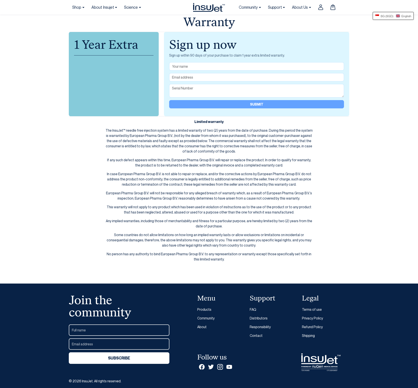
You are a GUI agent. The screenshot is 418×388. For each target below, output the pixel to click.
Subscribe (119, 358)
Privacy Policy (312, 318)
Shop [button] (76, 7)
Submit (256, 104)
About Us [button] (300, 7)
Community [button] (248, 7)
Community (206, 318)
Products (204, 309)
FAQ (253, 309)
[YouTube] (229, 366)
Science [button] (131, 7)
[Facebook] (201, 366)
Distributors (259, 318)
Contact (256, 335)
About (202, 327)
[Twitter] (211, 366)
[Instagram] (220, 366)
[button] (333, 7)
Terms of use (312, 309)
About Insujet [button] (102, 7)
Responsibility (260, 327)
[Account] (321, 7)
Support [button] (275, 7)
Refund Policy (312, 327)
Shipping (308, 335)
